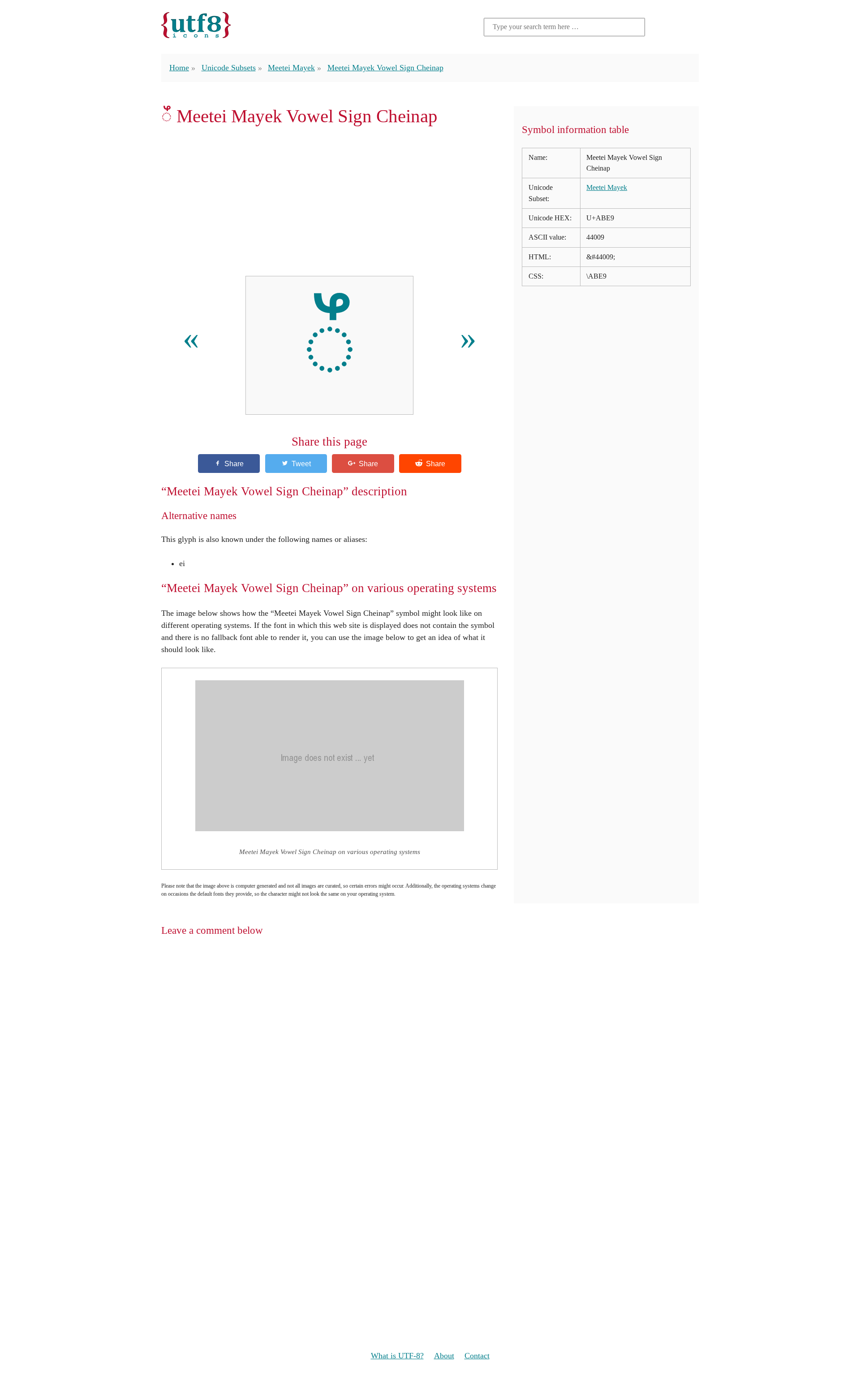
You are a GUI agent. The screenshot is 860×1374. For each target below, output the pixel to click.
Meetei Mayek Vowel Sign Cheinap (385, 67)
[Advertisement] (329, 201)
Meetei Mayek (291, 67)
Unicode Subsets (229, 67)
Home (179, 67)
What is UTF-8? (397, 1355)
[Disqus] (430, 1060)
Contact (477, 1355)
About (444, 1355)
